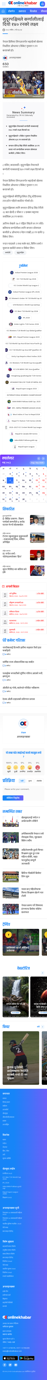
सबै (38, 1027)
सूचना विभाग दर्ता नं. (9, 1339)
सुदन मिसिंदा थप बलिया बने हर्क (15, 570)
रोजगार (5, 1147)
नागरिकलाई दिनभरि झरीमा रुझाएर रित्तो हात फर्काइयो (22, 649)
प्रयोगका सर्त (6, 1295)
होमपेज (11, 11)
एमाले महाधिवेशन (8, 1276)
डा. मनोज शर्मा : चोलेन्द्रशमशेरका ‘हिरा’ (12, 555)
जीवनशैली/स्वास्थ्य (8, 1117)
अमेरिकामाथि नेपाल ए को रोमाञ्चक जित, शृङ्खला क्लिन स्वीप (32, 837)
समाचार (22, 11)
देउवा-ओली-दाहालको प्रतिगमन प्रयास (19, 699)
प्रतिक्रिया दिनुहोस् (13, 798)
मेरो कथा (5, 1227)
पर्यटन (4, 1143)
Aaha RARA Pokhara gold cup (12, 1187)
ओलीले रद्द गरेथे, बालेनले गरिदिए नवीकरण (21, 688)
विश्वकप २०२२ (7, 1198)
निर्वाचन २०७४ (7, 1261)
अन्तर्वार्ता (5, 1110)
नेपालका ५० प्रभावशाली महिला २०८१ (12, 1213)
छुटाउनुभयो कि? (7, 516)
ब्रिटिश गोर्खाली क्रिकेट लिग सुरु (31, 875)
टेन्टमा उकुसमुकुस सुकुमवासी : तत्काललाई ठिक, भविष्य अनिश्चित (15, 539)
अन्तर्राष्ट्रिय (6, 1125)
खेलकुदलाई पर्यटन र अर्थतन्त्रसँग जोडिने (30, 819)
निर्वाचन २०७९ (7, 1272)
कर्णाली (7, 252)
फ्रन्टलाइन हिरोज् (8, 1231)
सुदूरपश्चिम (20, 252)
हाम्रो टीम (5, 1291)
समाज (4, 1098)
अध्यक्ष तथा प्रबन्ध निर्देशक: (11, 1323)
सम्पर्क (5, 1306)
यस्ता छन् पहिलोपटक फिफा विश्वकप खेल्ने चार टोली (32, 892)
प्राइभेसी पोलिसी (8, 1303)
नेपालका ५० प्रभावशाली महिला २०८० (12, 1219)
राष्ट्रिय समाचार (7, 533)
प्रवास (4, 1121)
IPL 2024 (6, 1183)
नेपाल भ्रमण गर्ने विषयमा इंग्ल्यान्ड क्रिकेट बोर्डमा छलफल (32, 908)
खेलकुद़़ (5, 1113)
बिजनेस (33, 11)
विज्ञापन (5, 1299)
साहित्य (5, 1106)
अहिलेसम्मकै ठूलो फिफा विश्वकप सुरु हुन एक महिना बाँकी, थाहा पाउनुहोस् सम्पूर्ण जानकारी (32, 857)
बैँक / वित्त (6, 1151)
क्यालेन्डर (8, 458)
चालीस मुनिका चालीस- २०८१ (12, 1224)
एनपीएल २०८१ (7, 1173)
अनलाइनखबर (15, 57)
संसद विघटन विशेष (8, 1254)
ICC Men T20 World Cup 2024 (12, 1178)
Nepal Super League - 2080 (11, 1193)
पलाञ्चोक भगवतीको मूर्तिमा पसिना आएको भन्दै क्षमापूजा (22, 675)
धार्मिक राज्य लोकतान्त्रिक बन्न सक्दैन (18, 662)
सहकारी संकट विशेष (9, 1246)
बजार (4, 1140)
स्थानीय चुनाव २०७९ (9, 1269)
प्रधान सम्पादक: (7, 1331)
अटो (4, 1155)
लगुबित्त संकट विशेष (9, 1250)
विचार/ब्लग (6, 1102)
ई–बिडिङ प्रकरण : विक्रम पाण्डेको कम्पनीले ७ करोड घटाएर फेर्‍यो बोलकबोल (14, 522)
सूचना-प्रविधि (7, 1158)
